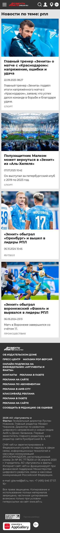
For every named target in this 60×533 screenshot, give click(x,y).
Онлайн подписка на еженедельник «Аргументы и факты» (23, 367)
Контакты (10, 374)
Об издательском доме (20, 354)
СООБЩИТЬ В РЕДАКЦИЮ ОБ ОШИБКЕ (27, 407)
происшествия (15, 333)
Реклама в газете (32, 374)
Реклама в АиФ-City (16, 389)
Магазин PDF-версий (37, 359)
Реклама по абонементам (21, 384)
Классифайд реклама (18, 393)
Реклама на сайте (16, 379)
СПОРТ (8, 106)
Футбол (9, 255)
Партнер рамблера (31, 517)
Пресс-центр (11, 359)
